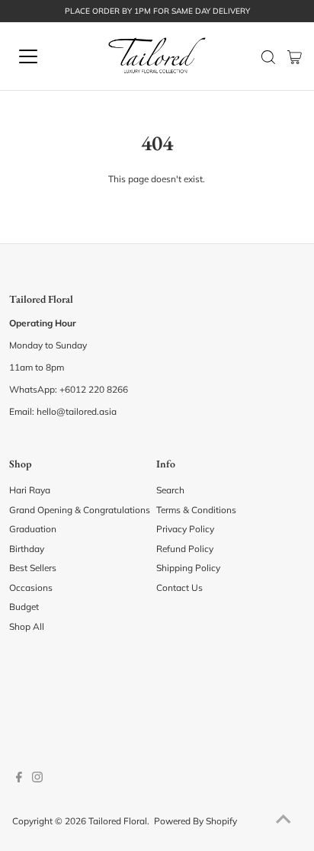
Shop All (26, 626)
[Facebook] (19, 779)
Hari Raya (29, 490)
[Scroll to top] (283, 820)
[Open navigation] (43, 56)
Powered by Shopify (195, 821)
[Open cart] (294, 56)
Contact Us (179, 587)
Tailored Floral (117, 821)
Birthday (26, 548)
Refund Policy (184, 548)
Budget (24, 606)
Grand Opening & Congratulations (79, 509)
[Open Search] (268, 57)
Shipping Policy (188, 567)
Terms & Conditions (196, 509)
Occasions (31, 587)
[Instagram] (37, 779)
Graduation (32, 529)
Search (170, 490)
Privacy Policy (185, 529)
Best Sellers (32, 567)
